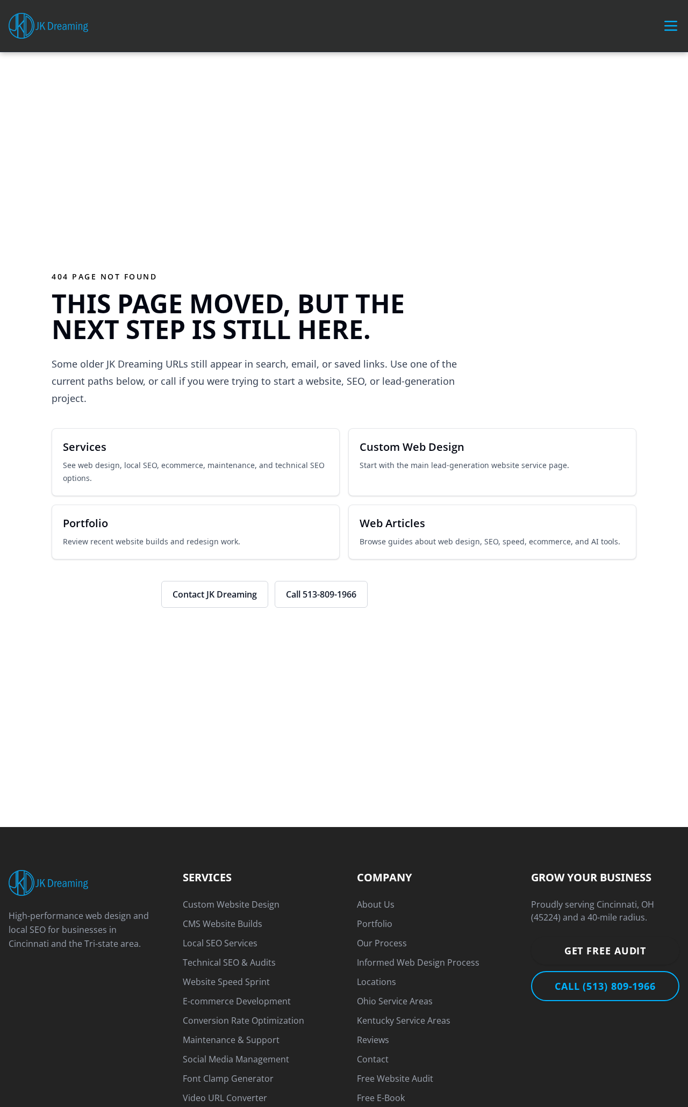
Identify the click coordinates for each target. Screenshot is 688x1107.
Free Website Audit (395, 1078)
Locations (376, 982)
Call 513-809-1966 (321, 594)
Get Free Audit (605, 950)
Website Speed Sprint (226, 982)
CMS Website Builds (222, 924)
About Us (376, 904)
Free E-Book (381, 1098)
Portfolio (374, 924)
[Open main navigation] (670, 25)
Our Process (382, 943)
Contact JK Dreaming (215, 594)
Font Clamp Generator (228, 1078)
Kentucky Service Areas (403, 1020)
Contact (373, 1059)
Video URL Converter (225, 1098)
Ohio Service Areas (395, 1001)
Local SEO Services (220, 943)
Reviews (373, 1040)
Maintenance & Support (231, 1040)
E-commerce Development (237, 1001)
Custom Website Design (231, 904)
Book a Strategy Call (103, 594)
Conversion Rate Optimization (243, 1020)
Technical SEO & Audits (229, 962)
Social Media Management (236, 1059)
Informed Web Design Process (418, 962)
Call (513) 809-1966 (605, 986)
